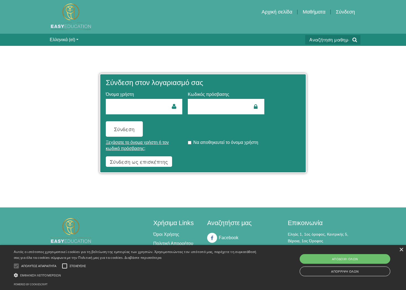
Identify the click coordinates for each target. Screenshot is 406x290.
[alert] (203, 267)
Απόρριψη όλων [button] (344, 271)
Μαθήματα (314, 12)
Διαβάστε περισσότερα (143, 257)
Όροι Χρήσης (166, 234)
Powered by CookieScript (31, 284)
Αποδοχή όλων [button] (345, 259)
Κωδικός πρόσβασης (208, 94)
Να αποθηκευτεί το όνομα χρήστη (225, 142)
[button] (137, 275)
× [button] (401, 250)
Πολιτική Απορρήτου (173, 243)
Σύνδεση (345, 12)
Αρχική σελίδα (277, 12)
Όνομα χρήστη (120, 94)
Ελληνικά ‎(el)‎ (62, 39)
